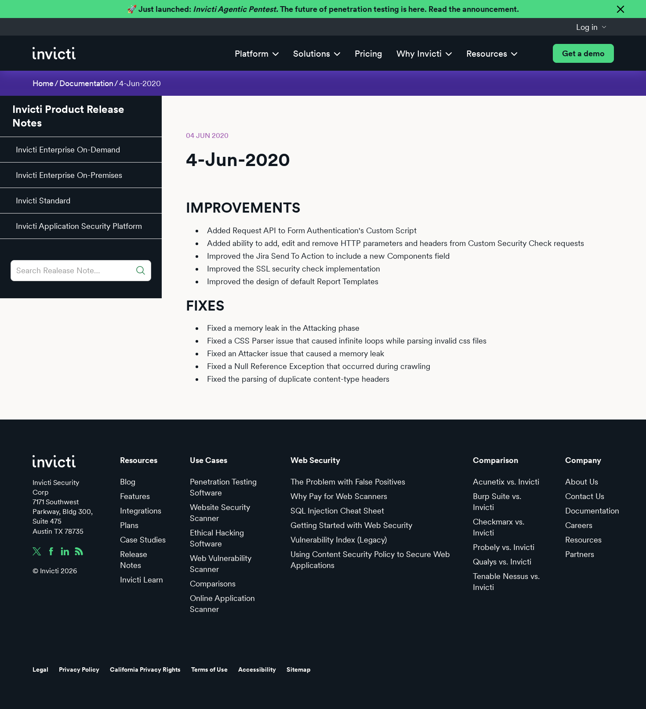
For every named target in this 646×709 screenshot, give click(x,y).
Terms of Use (209, 669)
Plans (129, 525)
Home (43, 83)
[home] (54, 53)
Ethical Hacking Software (217, 538)
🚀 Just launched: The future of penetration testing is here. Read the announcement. (323, 9)
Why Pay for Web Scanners (338, 496)
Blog (127, 481)
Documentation (86, 83)
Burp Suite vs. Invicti (497, 502)
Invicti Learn (141, 579)
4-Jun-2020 (140, 83)
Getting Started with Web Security (351, 525)
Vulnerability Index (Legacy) (338, 539)
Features (135, 496)
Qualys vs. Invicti (502, 561)
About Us (581, 481)
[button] (591, 27)
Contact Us (584, 496)
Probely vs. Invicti (503, 547)
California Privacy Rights (145, 669)
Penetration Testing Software (223, 487)
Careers (578, 525)
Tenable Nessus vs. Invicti (506, 582)
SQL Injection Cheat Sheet (337, 510)
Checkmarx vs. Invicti (498, 527)
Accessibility (257, 669)
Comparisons (213, 583)
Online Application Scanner (222, 603)
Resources (583, 539)
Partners (579, 554)
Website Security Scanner (220, 513)
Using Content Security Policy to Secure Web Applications (370, 560)
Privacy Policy (79, 669)
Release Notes (133, 560)
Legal (40, 669)
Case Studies (143, 539)
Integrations (140, 510)
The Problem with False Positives (347, 481)
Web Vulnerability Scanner (220, 563)
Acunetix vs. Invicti (506, 481)
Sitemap (299, 669)
